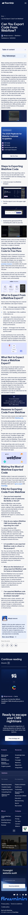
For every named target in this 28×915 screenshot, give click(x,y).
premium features (6, 264)
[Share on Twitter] (11, 645)
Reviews (3, 825)
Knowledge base (20, 755)
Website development (5, 759)
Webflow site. (19, 418)
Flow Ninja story (5, 822)
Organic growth (6, 766)
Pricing (17, 818)
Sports (17, 803)
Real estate (18, 805)
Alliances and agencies (5, 795)
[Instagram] (23, 895)
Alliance (17, 826)
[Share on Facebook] (7, 645)
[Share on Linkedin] (15, 645)
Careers (17, 823)
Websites (18, 762)
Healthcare (18, 787)
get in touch (18, 483)
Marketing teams (7, 784)
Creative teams (6, 787)
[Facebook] (14, 895)
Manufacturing (19, 800)
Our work (17, 821)
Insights (17, 757)
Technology (18, 789)
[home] (7, 3)
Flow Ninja (4, 485)
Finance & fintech (20, 784)
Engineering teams (7, 789)
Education (18, 798)
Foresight (18, 760)
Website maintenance (5, 763)
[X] (20, 895)
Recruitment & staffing (19, 792)
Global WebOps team (6, 817)
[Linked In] (17, 895)
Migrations (18, 765)
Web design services (4, 755)
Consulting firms (6, 792)
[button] (25, 3)
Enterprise (18, 816)
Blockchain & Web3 (20, 795)
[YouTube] (26, 895)
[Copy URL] (2, 645)
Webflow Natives (6, 820)
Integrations (18, 767)
